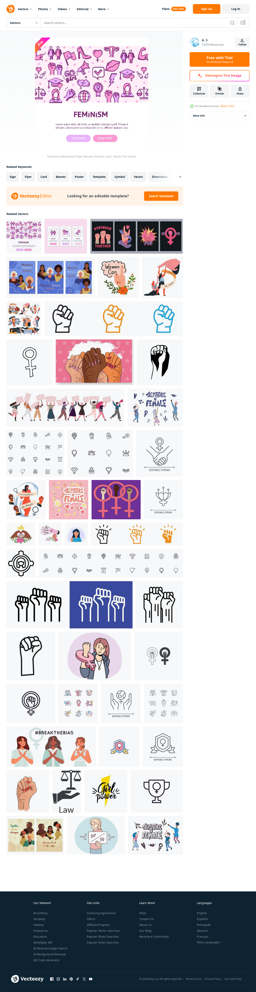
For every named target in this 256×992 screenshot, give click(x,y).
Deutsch (202, 931)
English (202, 913)
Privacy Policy (213, 979)
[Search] (232, 22)
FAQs (142, 913)
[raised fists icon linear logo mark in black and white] (159, 604)
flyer (28, 177)
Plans (166, 9)
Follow (242, 44)
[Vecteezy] (10, 9)
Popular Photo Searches (103, 936)
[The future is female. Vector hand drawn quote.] (155, 408)
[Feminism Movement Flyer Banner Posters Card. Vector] (23, 236)
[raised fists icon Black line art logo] (30, 656)
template (99, 177)
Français (202, 936)
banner (61, 177)
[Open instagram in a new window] (58, 978)
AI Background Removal (49, 954)
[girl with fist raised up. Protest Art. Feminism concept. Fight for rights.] (76, 534)
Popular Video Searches (103, 942)
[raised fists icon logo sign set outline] (69, 604)
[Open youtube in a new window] (90, 978)
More (101, 9)
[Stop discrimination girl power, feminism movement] (26, 499)
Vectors (23, 9)
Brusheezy (40, 913)
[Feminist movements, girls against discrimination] (23, 318)
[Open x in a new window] (84, 978)
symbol (120, 177)
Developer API (42, 942)
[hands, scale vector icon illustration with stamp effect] (66, 791)
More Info (199, 115)
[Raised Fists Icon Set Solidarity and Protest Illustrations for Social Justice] (137, 534)
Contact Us (146, 919)
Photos (43, 9)
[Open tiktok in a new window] (77, 978)
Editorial (82, 9)
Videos (62, 9)
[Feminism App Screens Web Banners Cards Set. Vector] (66, 236)
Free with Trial (219, 59)
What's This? (227, 106)
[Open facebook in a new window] (51, 978)
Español (202, 919)
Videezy (38, 925)
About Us (145, 925)
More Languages (208, 942)
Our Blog (145, 931)
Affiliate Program (98, 925)
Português (204, 925)
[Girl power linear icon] (159, 453)
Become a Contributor (154, 936)
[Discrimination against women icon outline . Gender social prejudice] (20, 563)
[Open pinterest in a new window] (71, 978)
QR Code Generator (46, 960)
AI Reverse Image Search (50, 948)
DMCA (91, 919)
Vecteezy (39, 919)
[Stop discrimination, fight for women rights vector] (162, 277)
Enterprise (40, 931)
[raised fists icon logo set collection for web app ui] (113, 318)
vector (138, 177)
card (43, 177)
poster (79, 177)
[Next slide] (176, 177)
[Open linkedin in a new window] (64, 978)
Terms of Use (193, 979)
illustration (160, 177)
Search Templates (161, 196)
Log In (235, 9)
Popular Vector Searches (103, 931)
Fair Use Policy (233, 979)
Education (40, 936)
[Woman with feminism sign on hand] (94, 656)
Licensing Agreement (101, 913)
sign (13, 177)
